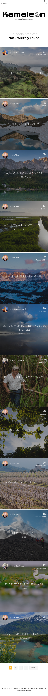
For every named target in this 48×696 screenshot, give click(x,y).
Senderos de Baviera (24, 124)
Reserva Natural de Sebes (24, 72)
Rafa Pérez (15, 104)
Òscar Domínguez (18, 360)
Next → (34, 668)
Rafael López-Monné (19, 52)
